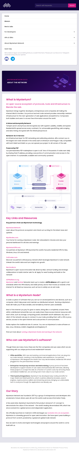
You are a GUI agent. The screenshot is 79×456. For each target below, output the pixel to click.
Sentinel (20, 282)
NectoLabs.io (11, 267)
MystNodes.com (12, 238)
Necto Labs (9, 27)
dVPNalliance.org (12, 280)
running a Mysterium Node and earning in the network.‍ (41, 332)
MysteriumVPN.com (13, 247)
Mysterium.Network (13, 228)
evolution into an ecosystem (58, 413)
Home (7, 16)
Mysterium (10, 282)
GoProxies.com (11, 257)
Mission (7, 21)
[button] (39, 31)
